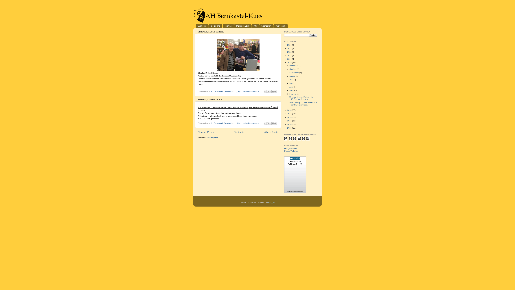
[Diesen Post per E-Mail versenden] (265, 91)
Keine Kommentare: (251, 91)
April (291, 87)
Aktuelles (202, 26)
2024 (289, 45)
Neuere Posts (206, 132)
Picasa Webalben (291, 151)
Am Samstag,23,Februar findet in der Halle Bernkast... (303, 104)
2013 (289, 128)
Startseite (239, 132)
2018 (289, 110)
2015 (289, 121)
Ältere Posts (271, 132)
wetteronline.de (298, 191)
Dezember (294, 66)
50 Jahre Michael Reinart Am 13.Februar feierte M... (301, 98)
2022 (289, 52)
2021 (289, 56)
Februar (293, 94)
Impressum (280, 26)
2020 (289, 59)
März (291, 90)
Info (255, 26)
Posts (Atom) (213, 138)
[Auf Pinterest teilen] (275, 91)
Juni (291, 80)
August (292, 76)
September (294, 73)
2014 (289, 124)
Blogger (271, 202)
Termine (228, 26)
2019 (289, 63)
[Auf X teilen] (270, 91)
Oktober (293, 69)
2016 (289, 117)
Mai (291, 83)
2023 (289, 49)
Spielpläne (215, 26)
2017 (289, 114)
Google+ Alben (290, 148)
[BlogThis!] (267, 91)
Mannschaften (242, 26)
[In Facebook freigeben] (272, 91)
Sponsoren (266, 26)
